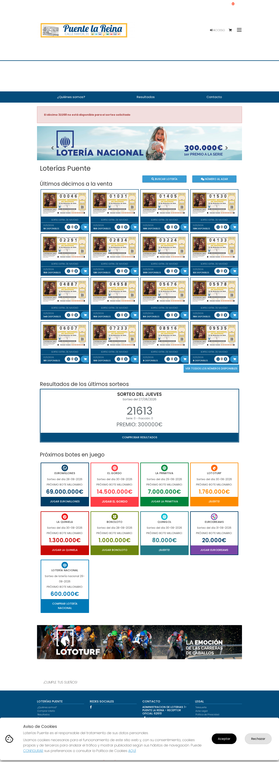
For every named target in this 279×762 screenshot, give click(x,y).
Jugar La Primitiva (164, 501)
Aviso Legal (201, 711)
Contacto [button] (214, 97)
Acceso (219, 30)
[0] (232, 30)
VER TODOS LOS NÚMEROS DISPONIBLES (211, 368)
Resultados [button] (146, 97)
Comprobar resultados (139, 437)
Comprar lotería (46, 711)
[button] (52, 148)
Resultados (43, 714)
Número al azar (216, 179)
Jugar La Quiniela (65, 550)
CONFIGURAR (33, 750)
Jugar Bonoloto (114, 550)
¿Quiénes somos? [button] (71, 97)
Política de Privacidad (207, 714)
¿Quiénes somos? (47, 707)
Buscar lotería (165, 179)
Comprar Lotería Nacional (64, 606)
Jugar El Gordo (115, 502)
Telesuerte (200, 707)
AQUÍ (132, 750)
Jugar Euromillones (65, 501)
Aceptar (224, 739)
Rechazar (258, 739)
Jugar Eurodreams (214, 550)
